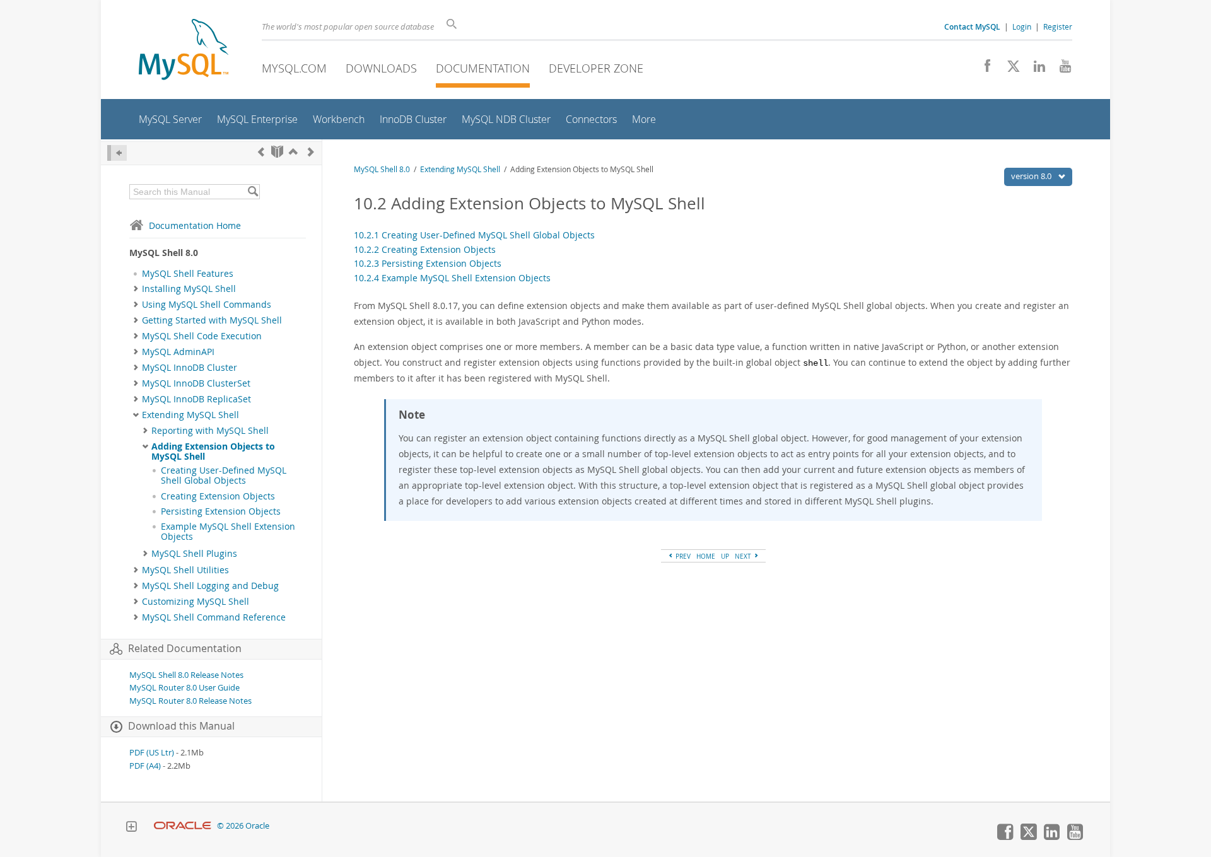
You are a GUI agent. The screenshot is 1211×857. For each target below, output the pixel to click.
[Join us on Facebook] (983, 69)
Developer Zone (596, 68)
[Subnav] (136, 289)
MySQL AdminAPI (178, 352)
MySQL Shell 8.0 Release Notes (186, 675)
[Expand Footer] (131, 828)
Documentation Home (195, 225)
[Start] (277, 151)
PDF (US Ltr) (151, 752)
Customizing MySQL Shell (195, 601)
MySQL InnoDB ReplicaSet (196, 399)
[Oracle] (182, 825)
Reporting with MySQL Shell (210, 430)
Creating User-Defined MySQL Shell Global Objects (223, 475)
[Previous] (261, 151)
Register (1057, 26)
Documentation (483, 68)
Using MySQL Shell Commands (206, 304)
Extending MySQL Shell (190, 415)
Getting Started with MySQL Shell (212, 320)
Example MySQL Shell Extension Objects (228, 531)
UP (725, 556)
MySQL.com (294, 68)
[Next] (311, 151)
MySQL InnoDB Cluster (189, 367)
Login (1021, 26)
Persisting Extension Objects (221, 511)
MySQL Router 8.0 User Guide (184, 687)
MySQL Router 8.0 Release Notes (190, 701)
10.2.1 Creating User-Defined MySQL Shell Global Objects (474, 235)
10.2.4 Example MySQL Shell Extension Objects (452, 278)
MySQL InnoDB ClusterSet (196, 383)
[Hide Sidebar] (117, 153)
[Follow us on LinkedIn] (1034, 69)
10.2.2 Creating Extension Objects (425, 249)
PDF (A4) (145, 766)
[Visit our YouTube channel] (1060, 69)
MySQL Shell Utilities (185, 570)
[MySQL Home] (183, 51)
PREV (682, 556)
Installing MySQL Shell (189, 288)
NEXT (744, 556)
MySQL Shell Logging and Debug (210, 586)
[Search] (252, 192)
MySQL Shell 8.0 (382, 169)
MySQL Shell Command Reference (214, 617)
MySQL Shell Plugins (194, 553)
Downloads (381, 68)
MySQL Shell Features (187, 273)
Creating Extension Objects (218, 496)
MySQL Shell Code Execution (202, 336)
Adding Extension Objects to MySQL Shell (213, 451)
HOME (705, 556)
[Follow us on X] (1009, 69)
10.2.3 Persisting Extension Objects (427, 263)
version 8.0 (1032, 176)
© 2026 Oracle (243, 825)
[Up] (293, 151)
